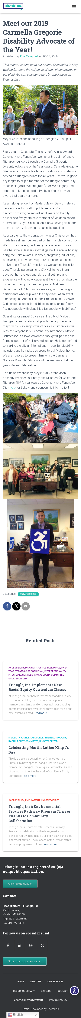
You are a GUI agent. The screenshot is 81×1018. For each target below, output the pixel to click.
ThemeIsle (53, 1008)
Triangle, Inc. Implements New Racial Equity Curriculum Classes (37, 687)
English (17, 1014)
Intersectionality (55, 671)
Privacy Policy (58, 1000)
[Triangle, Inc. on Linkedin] (19, 945)
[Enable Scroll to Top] (73, 1010)
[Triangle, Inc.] (15, 6)
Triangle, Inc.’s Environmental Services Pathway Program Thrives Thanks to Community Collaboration (39, 813)
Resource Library (24, 991)
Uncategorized (28, 594)
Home (21, 981)
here (13, 387)
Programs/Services (20, 675)
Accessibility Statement (28, 1000)
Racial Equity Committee (49, 675)
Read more (40, 713)
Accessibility (16, 667)
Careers (46, 991)
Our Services (55, 981)
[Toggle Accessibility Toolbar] (74, 990)
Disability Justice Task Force (42, 667)
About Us (35, 981)
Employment (32, 800)
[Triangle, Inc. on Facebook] (8, 945)
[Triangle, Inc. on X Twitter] (42, 945)
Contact (62, 991)
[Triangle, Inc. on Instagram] (31, 945)
